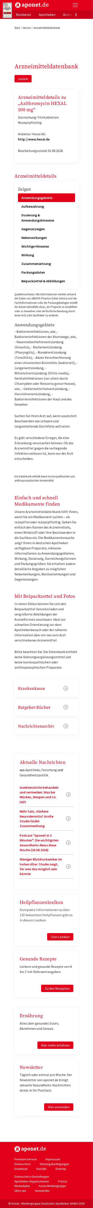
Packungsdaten (33, 272)
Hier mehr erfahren (55, 1045)
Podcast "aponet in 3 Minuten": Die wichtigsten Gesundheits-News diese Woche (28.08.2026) (39, 842)
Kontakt (41, 1169)
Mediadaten (22, 1186)
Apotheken (47, 14)
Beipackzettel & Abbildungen (43, 281)
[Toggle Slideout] (75, 5)
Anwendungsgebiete (36, 198)
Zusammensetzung (36, 263)
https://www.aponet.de (30, 1149)
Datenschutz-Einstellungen (31, 1177)
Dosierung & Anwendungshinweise (37, 217)
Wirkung (27, 255)
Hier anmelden (59, 1107)
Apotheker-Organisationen (31, 1181)
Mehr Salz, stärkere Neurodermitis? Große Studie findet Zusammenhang (36, 818)
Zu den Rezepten (57, 988)
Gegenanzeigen (33, 229)
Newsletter (42, 1191)
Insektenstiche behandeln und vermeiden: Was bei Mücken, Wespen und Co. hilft (39, 794)
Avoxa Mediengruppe (52, 1186)
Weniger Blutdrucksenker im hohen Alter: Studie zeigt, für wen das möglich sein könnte (41, 866)
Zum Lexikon (60, 937)
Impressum (53, 1159)
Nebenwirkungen (34, 237)
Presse (62, 1181)
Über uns (20, 1191)
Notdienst (23, 14)
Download (20, 1169)
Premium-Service (25, 1159)
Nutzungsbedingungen (54, 1164)
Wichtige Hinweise (35, 246)
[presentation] (76, 14)
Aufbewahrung (32, 206)
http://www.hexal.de (34, 139)
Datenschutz (22, 1164)
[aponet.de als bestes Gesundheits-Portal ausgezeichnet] (7, 10)
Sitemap (60, 1169)
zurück (23, 79)
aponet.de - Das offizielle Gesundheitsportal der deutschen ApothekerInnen (32, 5)
